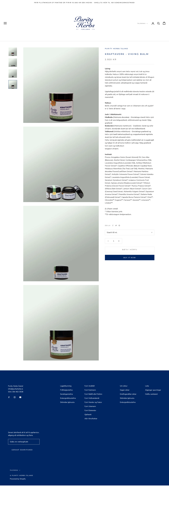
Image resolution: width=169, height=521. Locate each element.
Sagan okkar (124, 390)
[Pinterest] (119, 225)
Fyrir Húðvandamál (91, 398)
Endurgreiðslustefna (68, 398)
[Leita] (158, 23)
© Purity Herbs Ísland (21, 475)
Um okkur (123, 386)
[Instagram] (14, 397)
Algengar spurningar (153, 390)
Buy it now (129, 258)
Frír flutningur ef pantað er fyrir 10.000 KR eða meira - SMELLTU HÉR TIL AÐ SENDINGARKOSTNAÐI (84, 2)
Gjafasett (87, 414)
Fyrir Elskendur (90, 410)
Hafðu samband (151, 394)
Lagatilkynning (65, 386)
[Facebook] (113, 225)
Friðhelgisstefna (66, 390)
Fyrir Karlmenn (90, 390)
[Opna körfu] (164, 23)
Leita (147, 386)
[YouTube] (20, 397)
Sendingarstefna (66, 394)
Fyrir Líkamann (90, 406)
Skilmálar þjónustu (67, 402)
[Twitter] (116, 225)
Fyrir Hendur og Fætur (93, 402)
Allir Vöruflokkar (90, 418)
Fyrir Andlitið (89, 386)
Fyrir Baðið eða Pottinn (93, 394)
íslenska (14, 470)
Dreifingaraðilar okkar (128, 394)
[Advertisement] (74, 502)
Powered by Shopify (18, 479)
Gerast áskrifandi (22, 450)
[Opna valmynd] (5, 23)
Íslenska (141, 23)
